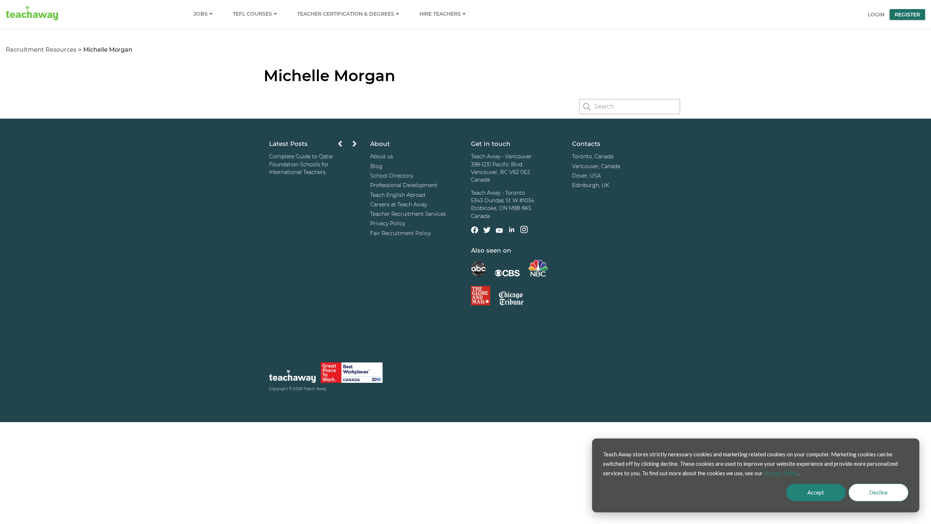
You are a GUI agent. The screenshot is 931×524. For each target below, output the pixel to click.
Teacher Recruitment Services (408, 214)
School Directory (391, 175)
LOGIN (876, 14)
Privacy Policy (387, 223)
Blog (376, 166)
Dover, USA (586, 175)
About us (381, 156)
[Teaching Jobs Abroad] (292, 377)
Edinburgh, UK (590, 185)
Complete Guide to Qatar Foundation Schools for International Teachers (301, 164)
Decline (878, 492)
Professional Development (403, 185)
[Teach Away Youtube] (499, 231)
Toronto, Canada (593, 156)
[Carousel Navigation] (347, 145)
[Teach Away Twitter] (487, 231)
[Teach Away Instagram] (524, 230)
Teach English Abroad (397, 195)
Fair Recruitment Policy (400, 233)
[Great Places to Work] (352, 373)
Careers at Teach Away (398, 204)
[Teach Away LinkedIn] (511, 230)
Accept (815, 492)
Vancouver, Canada (596, 166)
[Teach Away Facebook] (474, 231)
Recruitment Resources (41, 49)
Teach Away (315, 388)
